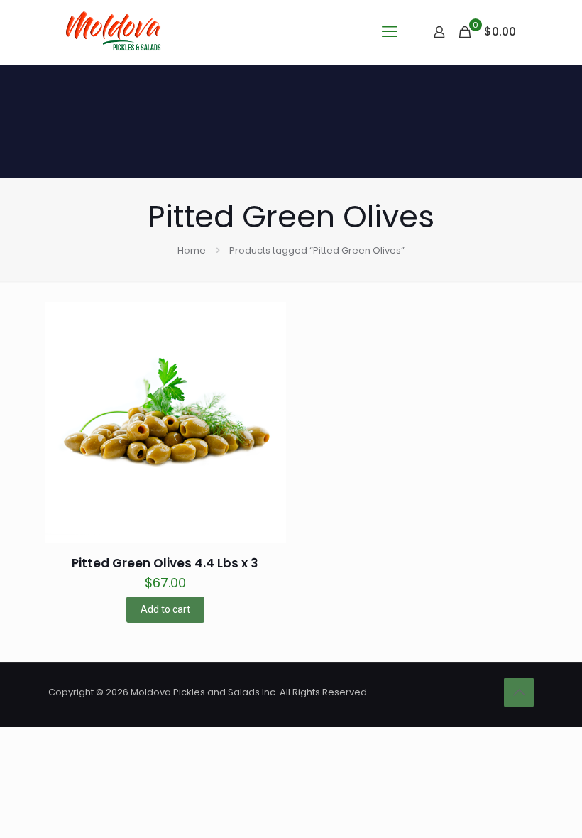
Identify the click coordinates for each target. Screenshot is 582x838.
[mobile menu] (390, 32)
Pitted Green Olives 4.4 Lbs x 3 (165, 563)
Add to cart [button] (165, 609)
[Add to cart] (266, 321)
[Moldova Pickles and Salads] (115, 32)
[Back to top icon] (519, 692)
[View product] (266, 352)
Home (191, 250)
